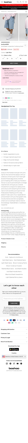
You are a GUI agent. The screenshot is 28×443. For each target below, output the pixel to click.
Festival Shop (4, 11)
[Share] (26, 11)
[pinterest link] (10, 363)
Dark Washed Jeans (20, 260)
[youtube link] (17, 363)
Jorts (6, 257)
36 (20, 58)
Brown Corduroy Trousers (14, 266)
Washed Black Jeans (8, 268)
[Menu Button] (2, 2)
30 (7, 58)
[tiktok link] (21, 363)
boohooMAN (5, 44)
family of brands (14, 310)
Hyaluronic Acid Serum (16, 257)
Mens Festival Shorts (12, 11)
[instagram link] (7, 363)
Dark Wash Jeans (7, 260)
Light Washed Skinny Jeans (14, 277)
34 (16, 58)
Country (14, 353)
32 (12, 58)
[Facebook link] (14, 363)
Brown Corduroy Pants (20, 263)
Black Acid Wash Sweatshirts (14, 274)
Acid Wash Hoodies (20, 268)
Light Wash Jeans (6, 263)
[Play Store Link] (14, 349)
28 (3, 58)
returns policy (21, 92)
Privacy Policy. (15, 314)
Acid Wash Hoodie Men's (14, 271)
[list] (14, 5)
